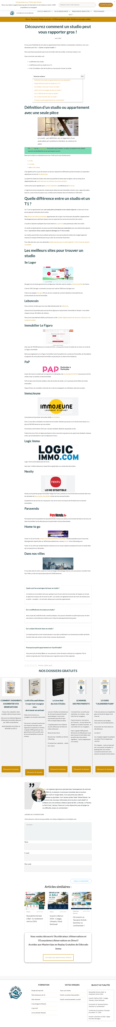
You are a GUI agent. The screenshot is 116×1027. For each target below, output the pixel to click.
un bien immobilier (77, 284)
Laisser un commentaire (81, 881)
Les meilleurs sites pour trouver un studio (46, 87)
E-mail (26, 853)
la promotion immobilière (42, 496)
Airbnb (66, 541)
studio (32, 148)
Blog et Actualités (101, 985)
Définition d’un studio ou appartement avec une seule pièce (52, 80)
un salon (31, 164)
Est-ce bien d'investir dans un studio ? (45, 97)
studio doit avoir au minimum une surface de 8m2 (51, 181)
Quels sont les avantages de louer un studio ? (48, 90)
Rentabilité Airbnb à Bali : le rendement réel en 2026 (34, 918)
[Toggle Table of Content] (81, 76)
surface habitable (51, 185)
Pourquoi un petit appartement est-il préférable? (49, 100)
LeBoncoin (65, 306)
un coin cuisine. (35, 167)
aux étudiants (55, 417)
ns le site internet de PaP (70, 374)
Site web (27, 864)
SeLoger (40, 293)
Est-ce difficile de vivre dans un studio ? (46, 93)
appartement (43, 148)
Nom (26, 842)
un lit (30, 161)
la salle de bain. (43, 174)
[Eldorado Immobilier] (12, 13)
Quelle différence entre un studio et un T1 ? (47, 83)
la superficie (59, 223)
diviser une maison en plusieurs (37, 216)
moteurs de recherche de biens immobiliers (52, 538)
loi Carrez (71, 185)
